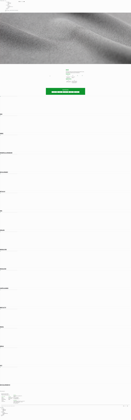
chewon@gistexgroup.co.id (16, 398)
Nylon (8, 4)
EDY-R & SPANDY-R (5, 385)
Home (2, 397)
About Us (3, 398)
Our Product (2, 408)
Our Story (4, 412)
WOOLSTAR (3, 269)
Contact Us (7, 8)
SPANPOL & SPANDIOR (6, 152)
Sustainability (4, 399)
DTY (1, 365)
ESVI (1, 114)
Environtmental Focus (10, 6)
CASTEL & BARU (4, 288)
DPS (1, 211)
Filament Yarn (9, 2)
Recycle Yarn (9, 3)
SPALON (2, 230)
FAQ (1, 415)
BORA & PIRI (3, 249)
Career (8, 7)
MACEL (2, 327)
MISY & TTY (3, 307)
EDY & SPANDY (4, 172)
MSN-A (2, 346)
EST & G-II (2, 191)
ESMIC (1, 133)
